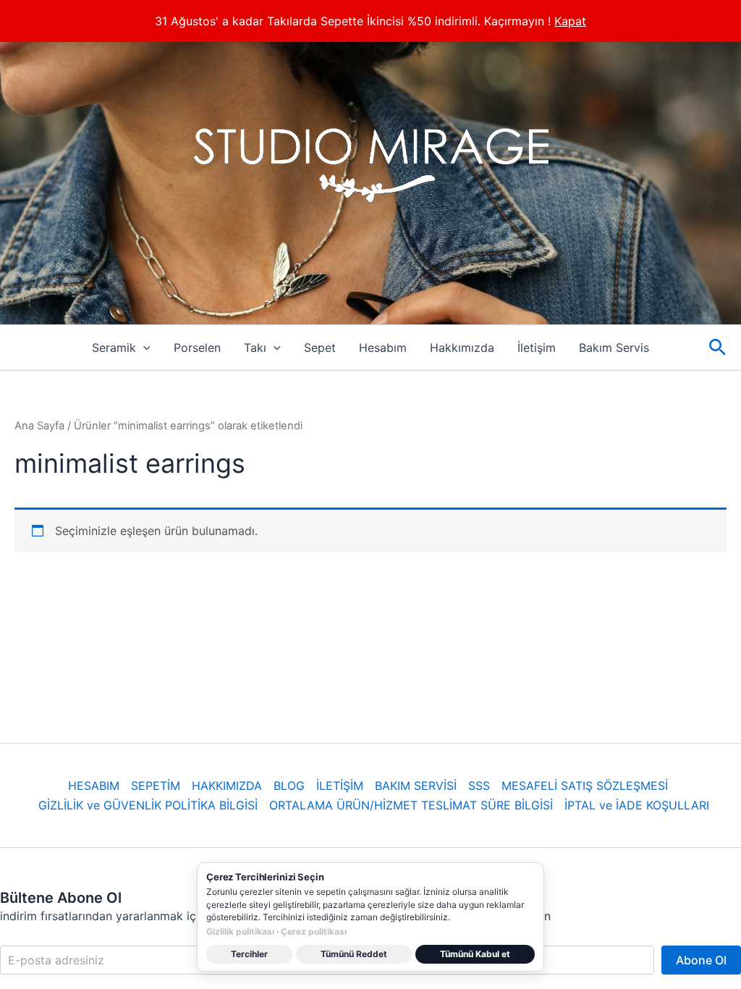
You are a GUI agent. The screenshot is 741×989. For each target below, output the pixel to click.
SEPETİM (155, 785)
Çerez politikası (314, 931)
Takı (255, 347)
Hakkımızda (462, 347)
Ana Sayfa (39, 425)
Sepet (320, 347)
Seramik (114, 347)
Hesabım (383, 347)
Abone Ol (701, 960)
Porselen (197, 347)
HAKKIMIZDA (227, 785)
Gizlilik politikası (240, 931)
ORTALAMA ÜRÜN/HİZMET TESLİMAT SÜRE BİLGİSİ (411, 805)
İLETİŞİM (339, 785)
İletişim (536, 347)
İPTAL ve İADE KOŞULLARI (636, 805)
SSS (479, 785)
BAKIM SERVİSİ (416, 785)
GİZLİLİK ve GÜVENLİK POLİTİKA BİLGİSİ (148, 805)
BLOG (289, 785)
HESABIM (93, 785)
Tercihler (249, 953)
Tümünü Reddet (354, 953)
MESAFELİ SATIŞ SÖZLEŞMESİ (584, 785)
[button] (143, 347)
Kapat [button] (570, 21)
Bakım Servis (614, 347)
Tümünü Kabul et (475, 953)
